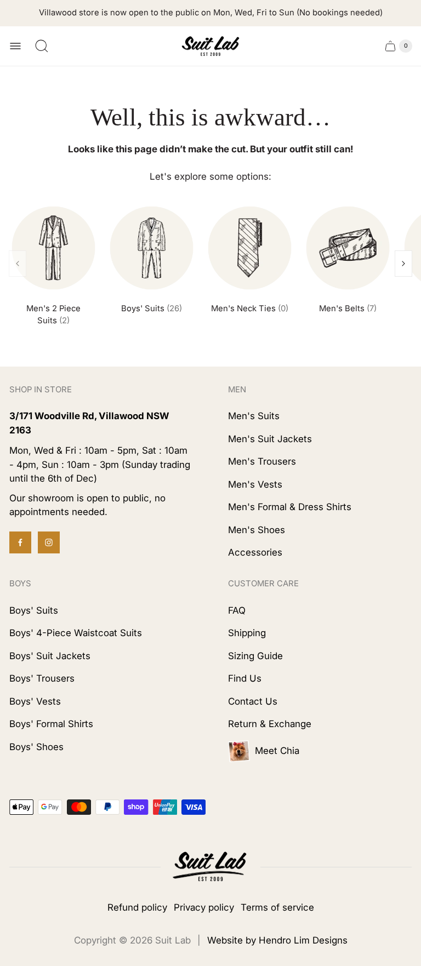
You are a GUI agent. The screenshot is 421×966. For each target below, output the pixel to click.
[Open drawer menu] (15, 46)
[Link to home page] (210, 867)
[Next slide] (403, 263)
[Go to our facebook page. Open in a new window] (20, 542)
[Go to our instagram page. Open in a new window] (49, 542)
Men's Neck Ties (249, 308)
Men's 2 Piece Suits (53, 314)
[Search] (42, 46)
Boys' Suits (151, 308)
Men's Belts (348, 308)
